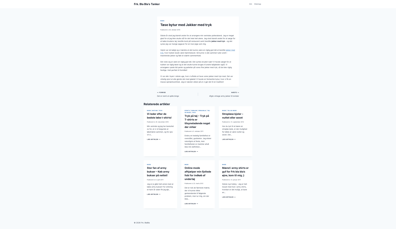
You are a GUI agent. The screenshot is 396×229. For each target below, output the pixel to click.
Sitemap (257, 4)
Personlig (202, 110)
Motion (155, 110)
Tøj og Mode (232, 110)
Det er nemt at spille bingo (168, 94)
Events (187, 110)
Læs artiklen (153, 139)
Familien (194, 110)
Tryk (160, 110)
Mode (162, 21)
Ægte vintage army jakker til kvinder (224, 94)
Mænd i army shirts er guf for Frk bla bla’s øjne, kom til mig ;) (235, 171)
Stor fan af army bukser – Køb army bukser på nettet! (158, 171)
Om (250, 4)
